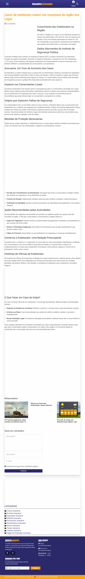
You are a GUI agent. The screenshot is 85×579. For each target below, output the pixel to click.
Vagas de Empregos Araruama (19, 533)
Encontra (42, 3)
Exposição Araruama (15, 516)
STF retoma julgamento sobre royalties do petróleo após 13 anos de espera (15, 422)
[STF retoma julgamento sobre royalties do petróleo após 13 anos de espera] (16, 410)
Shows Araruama (13, 526)
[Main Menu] (7, 4)
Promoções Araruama (15, 521)
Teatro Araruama (13, 528)
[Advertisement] (20, 39)
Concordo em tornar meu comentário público (22, 466)
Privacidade (14, 577)
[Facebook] (7, 553)
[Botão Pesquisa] (77, 3)
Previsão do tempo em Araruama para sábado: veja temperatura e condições (67, 422)
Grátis (49, 555)
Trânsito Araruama (14, 531)
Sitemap (22, 577)
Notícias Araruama (14, 518)
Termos (7, 577)
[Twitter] (12, 553)
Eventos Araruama (14, 513)
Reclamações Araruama (16, 523)
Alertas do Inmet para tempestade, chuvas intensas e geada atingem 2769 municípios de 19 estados (42, 406)
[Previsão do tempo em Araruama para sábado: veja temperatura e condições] (68, 410)
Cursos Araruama (13, 511)
